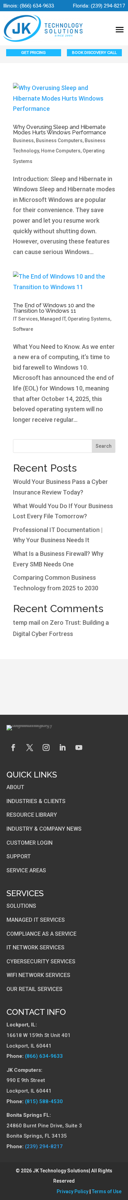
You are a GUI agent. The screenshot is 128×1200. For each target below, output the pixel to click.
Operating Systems (89, 319)
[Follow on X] (30, 747)
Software (23, 329)
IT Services (25, 319)
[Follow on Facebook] (13, 747)
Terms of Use (107, 1191)
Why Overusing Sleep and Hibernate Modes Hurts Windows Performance (59, 130)
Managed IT (53, 319)
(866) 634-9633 (37, 6)
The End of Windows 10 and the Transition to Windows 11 (54, 308)
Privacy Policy (72, 1191)
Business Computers (59, 140)
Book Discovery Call (94, 52)
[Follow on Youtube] (79, 747)
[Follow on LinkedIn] (62, 747)
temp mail (26, 622)
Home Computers (61, 150)
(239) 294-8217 (108, 6)
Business (23, 140)
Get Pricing (33, 52)
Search (104, 446)
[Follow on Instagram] (46, 747)
